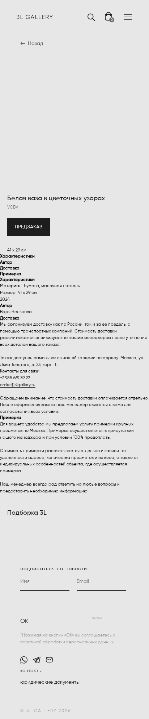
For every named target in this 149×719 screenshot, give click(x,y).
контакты (31, 670)
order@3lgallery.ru (17, 385)
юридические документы (50, 682)
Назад (35, 43)
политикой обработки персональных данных (67, 642)
